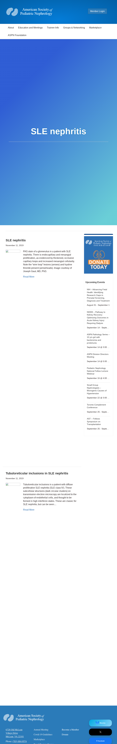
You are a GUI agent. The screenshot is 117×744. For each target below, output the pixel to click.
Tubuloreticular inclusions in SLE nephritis (37, 473)
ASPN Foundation (17, 35)
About (11, 27)
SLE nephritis (16, 240)
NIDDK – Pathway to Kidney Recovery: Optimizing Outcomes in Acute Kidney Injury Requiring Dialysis (97, 317)
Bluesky (102, 723)
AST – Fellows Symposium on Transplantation (94, 421)
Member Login (97, 11)
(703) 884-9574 (20, 741)
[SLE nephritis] (13, 356)
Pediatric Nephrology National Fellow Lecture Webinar (97, 371)
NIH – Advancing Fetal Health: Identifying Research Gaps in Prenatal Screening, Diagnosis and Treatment (98, 295)
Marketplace (95, 27)
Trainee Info (53, 27)
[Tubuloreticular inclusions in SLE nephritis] (13, 589)
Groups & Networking (74, 27)
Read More (28, 276)
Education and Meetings (30, 27)
